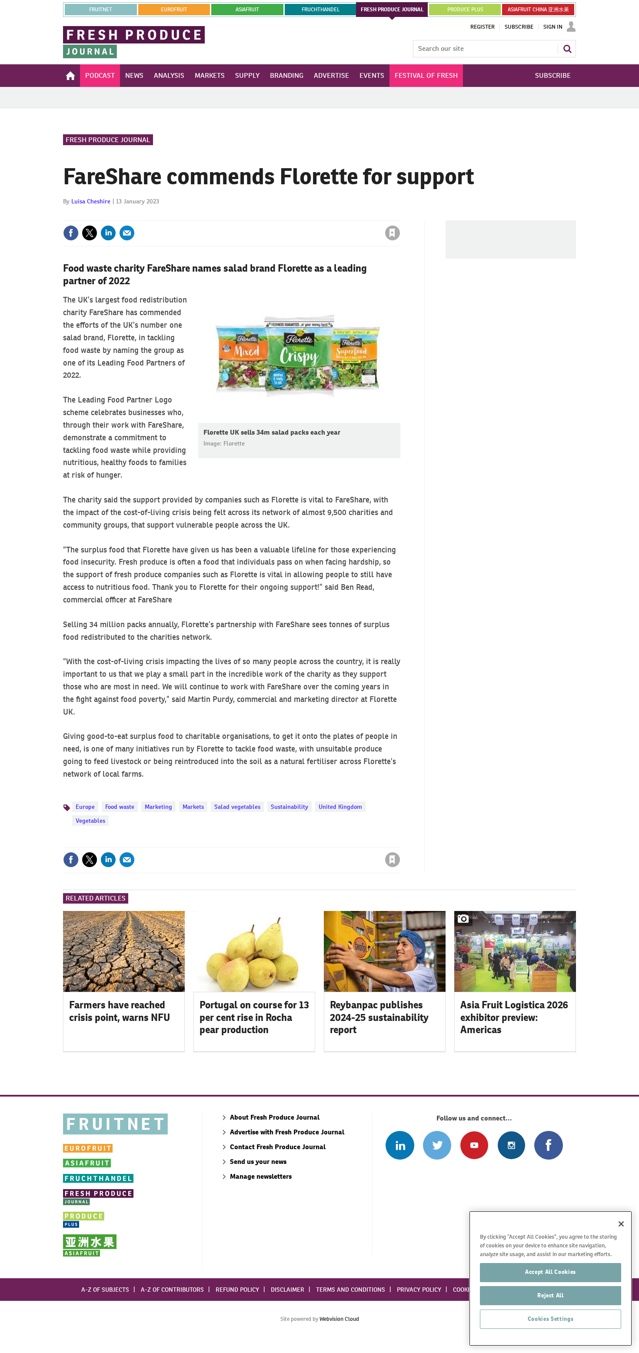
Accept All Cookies (550, 1272)
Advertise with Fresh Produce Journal (287, 1132)
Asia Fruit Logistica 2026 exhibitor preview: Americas (514, 1017)
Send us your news (258, 1161)
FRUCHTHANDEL (320, 9)
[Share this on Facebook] (71, 233)
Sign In (552, 27)
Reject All (550, 1295)
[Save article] (392, 233)
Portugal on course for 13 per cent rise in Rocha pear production (254, 1017)
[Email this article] (127, 233)
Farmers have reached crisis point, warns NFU (119, 1011)
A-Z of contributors (172, 1289)
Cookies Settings (551, 1319)
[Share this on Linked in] (108, 233)
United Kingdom (340, 807)
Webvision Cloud (339, 1319)
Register (482, 27)
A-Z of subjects (105, 1289)
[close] (399, 215)
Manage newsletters (261, 1176)
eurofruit (174, 9)
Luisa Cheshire (90, 201)
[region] (550, 1278)
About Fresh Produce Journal (275, 1117)
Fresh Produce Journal (108, 139)
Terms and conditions (350, 1289)
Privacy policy (419, 1289)
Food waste (119, 807)
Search (567, 49)
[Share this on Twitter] (89, 233)
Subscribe (519, 27)
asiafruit (247, 9)
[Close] (621, 1223)
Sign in (289, 215)
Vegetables (90, 820)
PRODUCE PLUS (465, 9)
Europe (85, 807)
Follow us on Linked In (400, 1145)
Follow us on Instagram (511, 1145)
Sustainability (289, 807)
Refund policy (237, 1289)
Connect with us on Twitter (437, 1145)
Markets (193, 807)
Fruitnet (100, 9)
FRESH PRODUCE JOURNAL (392, 9)
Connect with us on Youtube (474, 1145)
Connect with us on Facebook (548, 1145)
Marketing (158, 807)
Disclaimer (287, 1289)
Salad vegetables (237, 807)
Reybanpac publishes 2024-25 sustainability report (379, 1017)
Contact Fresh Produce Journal (278, 1146)
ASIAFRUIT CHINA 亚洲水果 (538, 9)
